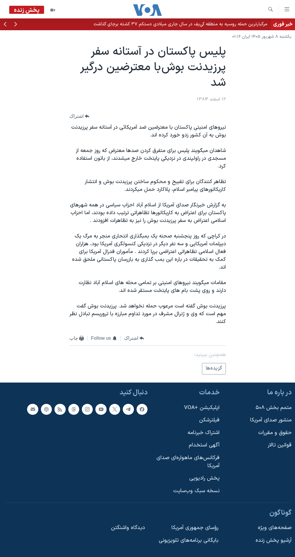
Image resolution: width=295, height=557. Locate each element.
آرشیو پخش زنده (274, 540)
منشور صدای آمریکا (271, 420)
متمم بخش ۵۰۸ (274, 407)
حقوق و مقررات (275, 433)
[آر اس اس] (59, 409)
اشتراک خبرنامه (204, 433)
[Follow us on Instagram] (87, 409)
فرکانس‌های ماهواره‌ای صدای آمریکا (188, 462)
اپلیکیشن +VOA (202, 407)
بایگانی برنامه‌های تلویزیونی (188, 540)
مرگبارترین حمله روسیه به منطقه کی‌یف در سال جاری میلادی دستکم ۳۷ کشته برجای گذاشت (180, 24)
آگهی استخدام (204, 445)
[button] (15, 24)
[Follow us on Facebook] (142, 409)
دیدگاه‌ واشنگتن (128, 528)
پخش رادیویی (204, 478)
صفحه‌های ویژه (275, 528)
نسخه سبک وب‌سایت (196, 491)
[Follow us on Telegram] (128, 409)
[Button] (79, 116)
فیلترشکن (209, 420)
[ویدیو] (52, 10)
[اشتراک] (32, 409)
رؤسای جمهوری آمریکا (194, 528)
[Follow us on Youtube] (100, 409)
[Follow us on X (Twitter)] (114, 409)
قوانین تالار (280, 445)
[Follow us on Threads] (73, 409)
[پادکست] (46, 409)
